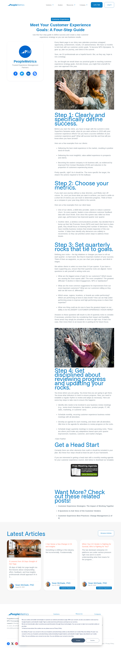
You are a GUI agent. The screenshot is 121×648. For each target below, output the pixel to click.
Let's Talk (96, 5)
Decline (92, 640)
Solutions (49, 5)
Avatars (60, 5)
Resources (70, 5)
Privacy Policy (58, 628)
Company (82, 5)
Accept (78, 640)
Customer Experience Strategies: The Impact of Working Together (86, 506)
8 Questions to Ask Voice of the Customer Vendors (79, 511)
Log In (109, 5)
